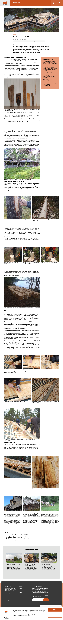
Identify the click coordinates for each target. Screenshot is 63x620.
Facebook (20, 588)
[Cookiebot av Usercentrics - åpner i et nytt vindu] (6, 618)
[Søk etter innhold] (54, 3)
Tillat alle (54, 609)
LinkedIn (20, 591)
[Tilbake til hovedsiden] (5, 3)
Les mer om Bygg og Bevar (10, 593)
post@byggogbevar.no (9, 600)
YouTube (20, 592)
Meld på (46, 599)
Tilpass (54, 612)
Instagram (20, 589)
